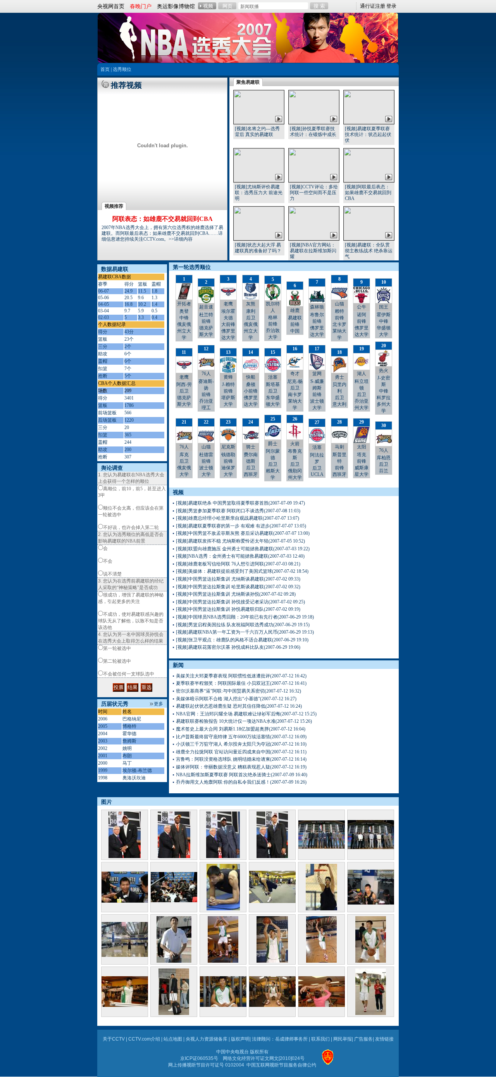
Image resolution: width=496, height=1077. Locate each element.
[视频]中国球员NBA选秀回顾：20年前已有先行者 (226, 617)
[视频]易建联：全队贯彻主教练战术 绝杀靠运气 (369, 250)
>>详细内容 (181, 239)
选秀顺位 (122, 69)
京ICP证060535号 (199, 1058)
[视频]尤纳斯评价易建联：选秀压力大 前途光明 (258, 192)
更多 (158, 704)
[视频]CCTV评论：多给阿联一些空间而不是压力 (314, 192)
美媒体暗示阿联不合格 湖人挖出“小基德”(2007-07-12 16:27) (236, 698)
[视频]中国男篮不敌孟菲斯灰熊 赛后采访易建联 (224, 533)
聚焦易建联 (248, 82)
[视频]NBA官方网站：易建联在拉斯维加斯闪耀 (313, 250)
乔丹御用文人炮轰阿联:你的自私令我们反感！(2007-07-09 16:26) (241, 782)
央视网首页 (110, 6)
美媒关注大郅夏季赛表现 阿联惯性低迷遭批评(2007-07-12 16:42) (241, 676)
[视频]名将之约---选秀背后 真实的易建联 (257, 131)
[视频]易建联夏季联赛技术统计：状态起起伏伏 (368, 134)
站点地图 (173, 1039)
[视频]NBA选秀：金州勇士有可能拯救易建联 (222, 556)
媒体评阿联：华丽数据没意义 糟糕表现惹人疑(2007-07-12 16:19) (241, 767)
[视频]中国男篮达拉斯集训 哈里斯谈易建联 (220, 586)
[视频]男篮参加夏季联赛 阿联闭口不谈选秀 (220, 511)
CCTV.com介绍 (144, 1039)
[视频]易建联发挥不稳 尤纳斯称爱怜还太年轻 (222, 541)
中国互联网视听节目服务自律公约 (281, 1065)
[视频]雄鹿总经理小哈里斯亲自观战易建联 (219, 518)
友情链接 (384, 1039)
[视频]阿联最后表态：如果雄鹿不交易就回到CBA (368, 192)
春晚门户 (141, 6)
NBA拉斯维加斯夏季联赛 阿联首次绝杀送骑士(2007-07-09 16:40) (241, 774)
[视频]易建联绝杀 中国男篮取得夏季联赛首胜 (222, 503)
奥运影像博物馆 (176, 6)
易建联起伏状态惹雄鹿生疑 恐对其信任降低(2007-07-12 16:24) (239, 706)
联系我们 (320, 1039)
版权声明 (240, 1039)
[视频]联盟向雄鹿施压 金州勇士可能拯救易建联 (224, 548)
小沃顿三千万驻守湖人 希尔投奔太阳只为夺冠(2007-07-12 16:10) (241, 744)
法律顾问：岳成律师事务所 (280, 1039)
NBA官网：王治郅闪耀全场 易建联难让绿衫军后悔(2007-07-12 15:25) (246, 714)
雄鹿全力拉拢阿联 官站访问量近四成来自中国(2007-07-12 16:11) (241, 752)
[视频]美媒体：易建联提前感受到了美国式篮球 (224, 571)
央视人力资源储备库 (206, 1039)
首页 (105, 69)
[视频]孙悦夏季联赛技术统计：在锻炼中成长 (313, 131)
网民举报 (342, 1039)
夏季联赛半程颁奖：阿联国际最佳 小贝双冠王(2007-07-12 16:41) (241, 683)
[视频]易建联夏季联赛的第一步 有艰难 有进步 (223, 526)
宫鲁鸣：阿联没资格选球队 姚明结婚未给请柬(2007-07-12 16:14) (241, 759)
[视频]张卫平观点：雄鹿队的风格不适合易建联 (224, 640)
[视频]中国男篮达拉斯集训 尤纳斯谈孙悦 (217, 594)
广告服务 (363, 1039)
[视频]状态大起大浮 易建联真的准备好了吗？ (258, 247)
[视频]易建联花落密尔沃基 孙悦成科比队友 (220, 647)
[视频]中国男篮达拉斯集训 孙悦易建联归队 (220, 609)
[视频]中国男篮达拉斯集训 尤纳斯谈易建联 (220, 579)
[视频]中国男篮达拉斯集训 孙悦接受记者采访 (222, 602)
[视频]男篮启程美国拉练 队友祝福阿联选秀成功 (224, 624)
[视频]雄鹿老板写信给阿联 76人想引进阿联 (220, 564)
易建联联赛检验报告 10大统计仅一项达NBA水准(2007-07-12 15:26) (244, 721)
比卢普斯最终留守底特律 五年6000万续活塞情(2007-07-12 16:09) (241, 736)
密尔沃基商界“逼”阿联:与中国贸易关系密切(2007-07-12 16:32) (238, 691)
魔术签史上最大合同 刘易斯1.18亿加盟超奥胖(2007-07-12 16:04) (240, 729)
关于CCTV (114, 1039)
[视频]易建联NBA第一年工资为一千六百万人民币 (226, 632)
